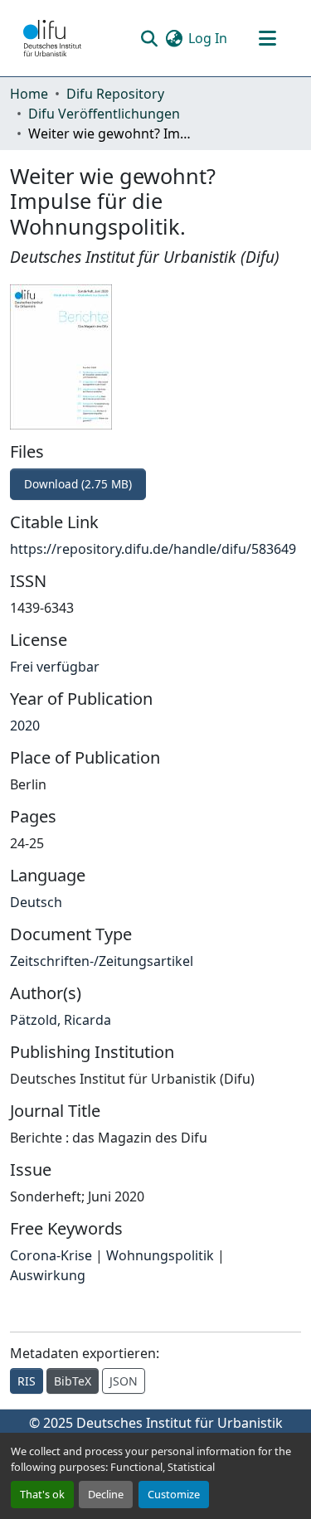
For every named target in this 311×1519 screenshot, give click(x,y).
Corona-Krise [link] (51, 1255)
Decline (106, 1494)
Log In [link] (207, 38)
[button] (52, 38)
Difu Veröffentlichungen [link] (104, 113)
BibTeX (72, 1381)
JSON (123, 1381)
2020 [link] (25, 725)
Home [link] (29, 94)
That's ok (42, 1494)
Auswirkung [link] (47, 1275)
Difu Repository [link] (115, 94)
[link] (155, 484)
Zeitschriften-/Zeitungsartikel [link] (101, 961)
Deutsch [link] (36, 902)
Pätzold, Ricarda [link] (60, 1020)
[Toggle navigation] (267, 38)
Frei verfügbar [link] (55, 667)
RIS (26, 1381)
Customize (174, 1494)
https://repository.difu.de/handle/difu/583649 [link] (153, 549)
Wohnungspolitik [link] (160, 1255)
